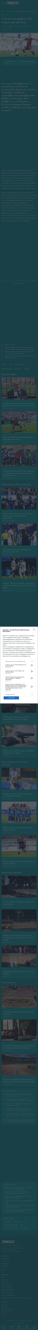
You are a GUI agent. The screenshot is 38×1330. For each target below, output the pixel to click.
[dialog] (19, 665)
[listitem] (19, 661)
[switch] (31, 665)
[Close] (34, 630)
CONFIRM (11, 698)
